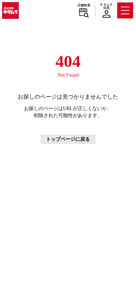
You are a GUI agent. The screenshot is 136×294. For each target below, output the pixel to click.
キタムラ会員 (106, 6)
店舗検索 (83, 5)
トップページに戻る (68, 139)
